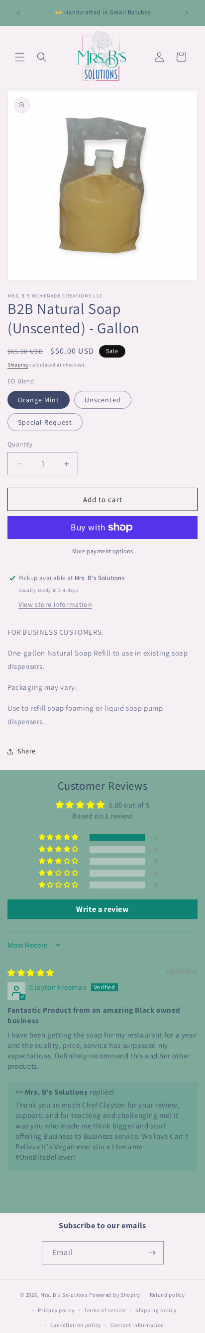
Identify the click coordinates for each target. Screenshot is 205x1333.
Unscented (103, 399)
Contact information (137, 1325)
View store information (55, 604)
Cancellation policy (75, 1325)
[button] (20, 57)
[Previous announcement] (18, 13)
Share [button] (26, 750)
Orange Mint (38, 399)
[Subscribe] (152, 1252)
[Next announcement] (187, 13)
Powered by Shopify (114, 1294)
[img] (30, 972)
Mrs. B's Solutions (64, 1294)
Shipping (17, 365)
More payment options (102, 551)
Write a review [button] (102, 909)
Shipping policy (156, 1310)
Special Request (45, 422)
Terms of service (105, 1310)
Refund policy (167, 1294)
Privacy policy (56, 1310)
